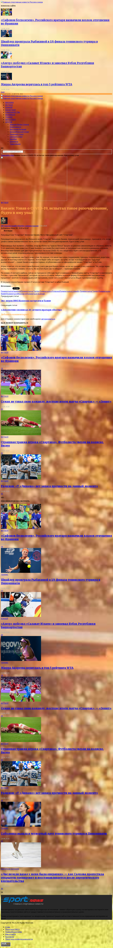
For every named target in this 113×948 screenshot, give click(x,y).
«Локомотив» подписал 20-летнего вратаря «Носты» (31, 310)
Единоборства (12, 112)
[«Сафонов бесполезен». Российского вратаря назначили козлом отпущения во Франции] (6, 15)
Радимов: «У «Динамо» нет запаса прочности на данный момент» (49, 486)
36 (2, 888)
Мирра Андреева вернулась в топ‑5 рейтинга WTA (36, 84)
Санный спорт (16, 136)
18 (2, 675)
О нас (7, 927)
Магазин (9, 102)
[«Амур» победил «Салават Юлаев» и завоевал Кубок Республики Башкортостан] (6, 58)
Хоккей (8, 107)
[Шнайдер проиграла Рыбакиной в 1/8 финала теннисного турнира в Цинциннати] (6, 36)
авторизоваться (48, 319)
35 (2, 453)
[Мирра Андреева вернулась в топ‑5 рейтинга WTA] (6, 79)
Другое (8, 122)
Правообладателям (13, 932)
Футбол (9, 105)
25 (2, 409)
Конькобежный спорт (19, 132)
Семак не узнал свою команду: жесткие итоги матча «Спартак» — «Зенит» (56, 401)
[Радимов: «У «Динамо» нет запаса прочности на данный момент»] (21, 478)
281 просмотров (8, 226)
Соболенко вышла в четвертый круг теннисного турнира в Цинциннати (54, 833)
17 (2, 591)
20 (2, 635)
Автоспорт (10, 119)
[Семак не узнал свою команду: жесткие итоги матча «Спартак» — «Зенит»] (21, 394)
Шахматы (14, 141)
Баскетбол (10, 110)
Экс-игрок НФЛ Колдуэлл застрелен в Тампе (26, 300)
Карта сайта (10, 934)
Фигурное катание (18, 129)
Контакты (9, 936)
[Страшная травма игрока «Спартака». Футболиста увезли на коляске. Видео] (21, 434)
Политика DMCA (12, 929)
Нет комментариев (29, 226)
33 (2, 841)
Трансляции (15, 144)
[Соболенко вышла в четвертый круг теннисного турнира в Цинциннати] (21, 826)
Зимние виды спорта (19, 124)
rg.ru (13, 286)
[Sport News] (22, 2)
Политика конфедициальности (19, 939)
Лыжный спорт (17, 134)
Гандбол (13, 139)
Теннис (9, 117)
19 (2, 368)
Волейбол (10, 115)
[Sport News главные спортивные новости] (23, 905)
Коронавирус (15, 127)
